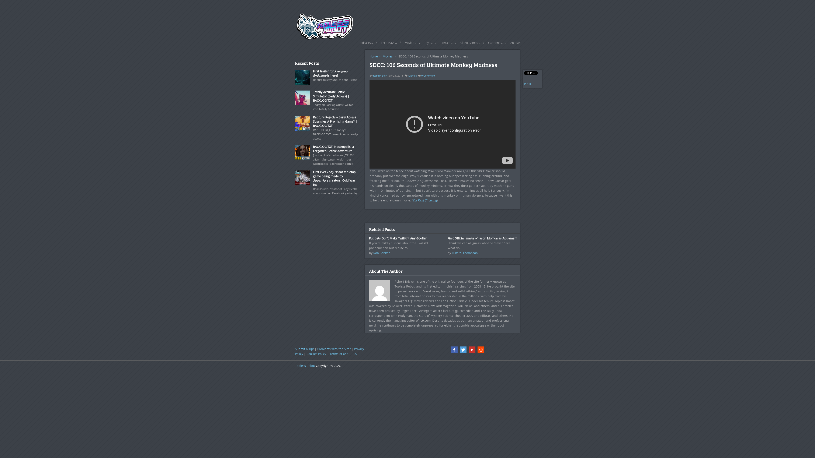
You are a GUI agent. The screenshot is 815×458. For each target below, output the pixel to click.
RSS (354, 354)
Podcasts (365, 43)
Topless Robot (305, 366)
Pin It (527, 84)
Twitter (463, 349)
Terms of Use (339, 354)
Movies (409, 43)
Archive (515, 43)
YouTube (472, 349)
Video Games (469, 43)
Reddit (481, 349)
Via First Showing (425, 200)
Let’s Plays (388, 43)
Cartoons (494, 43)
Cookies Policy (316, 354)
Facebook (454, 349)
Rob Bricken (380, 75)
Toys (427, 43)
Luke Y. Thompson (465, 253)
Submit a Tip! (304, 349)
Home (374, 56)
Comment (428, 75)
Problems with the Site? (334, 349)
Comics (445, 43)
